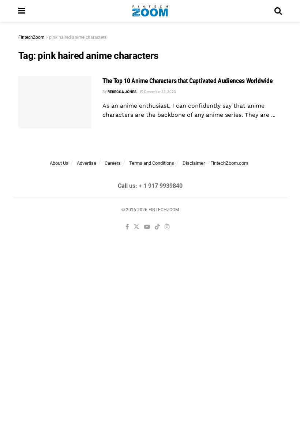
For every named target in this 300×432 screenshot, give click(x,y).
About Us (59, 163)
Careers (113, 163)
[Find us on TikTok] (157, 227)
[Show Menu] (21, 11)
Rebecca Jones (122, 92)
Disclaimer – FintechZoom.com (215, 163)
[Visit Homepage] (149, 11)
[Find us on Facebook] (127, 227)
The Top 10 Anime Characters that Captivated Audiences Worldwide (187, 81)
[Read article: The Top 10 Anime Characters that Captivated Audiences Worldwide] (54, 102)
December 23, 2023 (159, 92)
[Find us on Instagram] (167, 227)
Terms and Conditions (151, 163)
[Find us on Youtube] (147, 227)
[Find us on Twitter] (136, 227)
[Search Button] (278, 11)
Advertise (86, 163)
